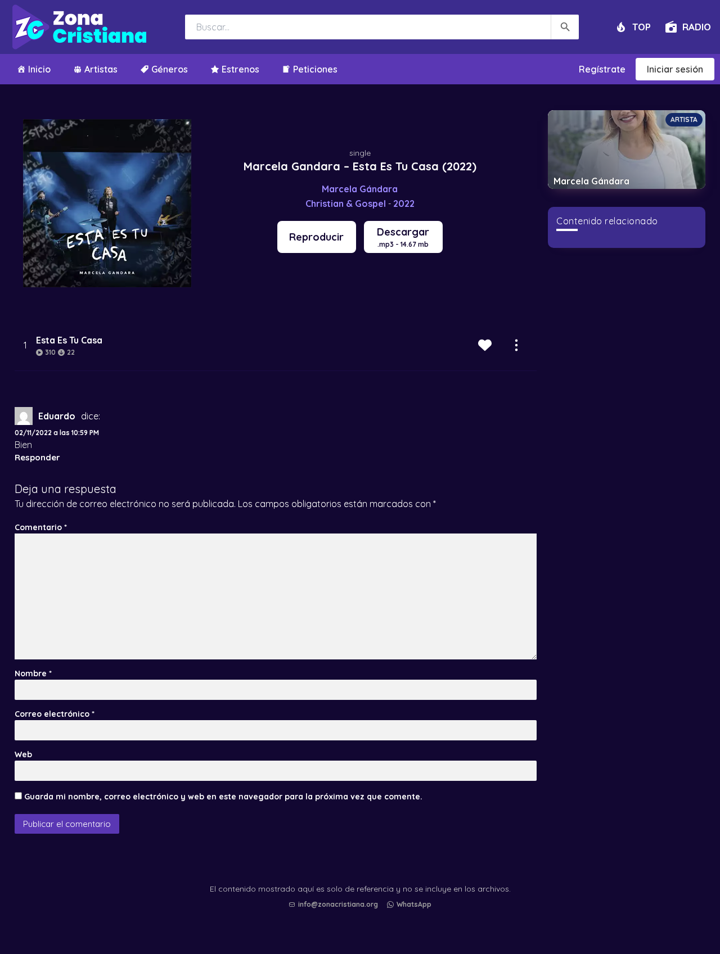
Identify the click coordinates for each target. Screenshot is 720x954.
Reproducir (316, 236)
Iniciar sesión (675, 69)
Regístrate (602, 69)
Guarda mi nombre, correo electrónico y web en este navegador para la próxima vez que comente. (223, 797)
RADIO (696, 27)
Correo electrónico (54, 714)
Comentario (41, 527)
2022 (404, 203)
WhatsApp (414, 904)
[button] (362, 915)
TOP (641, 27)
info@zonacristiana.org (338, 904)
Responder (37, 457)
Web (23, 754)
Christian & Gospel (345, 203)
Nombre (33, 673)
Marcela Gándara (360, 189)
